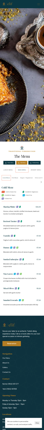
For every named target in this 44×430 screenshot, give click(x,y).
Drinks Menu (35, 162)
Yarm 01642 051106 (9, 389)
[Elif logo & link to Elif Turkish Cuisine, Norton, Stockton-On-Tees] (7, 4)
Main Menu (10, 162)
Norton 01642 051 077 (10, 384)
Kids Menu (23, 162)
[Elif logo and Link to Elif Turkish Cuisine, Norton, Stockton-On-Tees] (8, 325)
